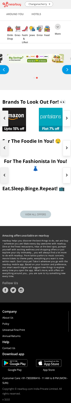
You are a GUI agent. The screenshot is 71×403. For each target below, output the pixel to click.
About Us (7, 317)
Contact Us (8, 348)
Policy (5, 323)
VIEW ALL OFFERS (35, 214)
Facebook (5, 290)
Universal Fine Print (13, 330)
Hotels (36, 14)
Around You (15, 14)
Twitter (13, 290)
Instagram (21, 290)
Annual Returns (11, 336)
